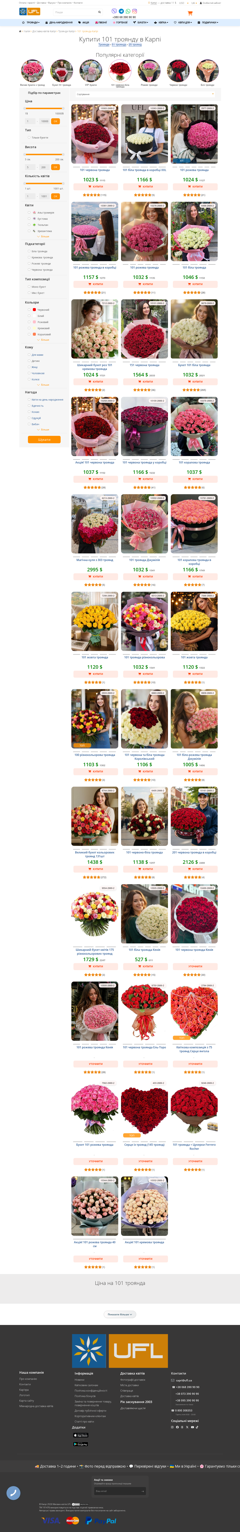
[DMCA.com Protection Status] (80, 1504)
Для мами (37, 354)
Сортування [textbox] (83, 94)
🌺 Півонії (101, 22)
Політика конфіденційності (91, 1390)
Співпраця (126, 1390)
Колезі (35, 379)
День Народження (60, 22)
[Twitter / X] (187, 1427)
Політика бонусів (85, 1396)
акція (85, 22)
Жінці (34, 367)
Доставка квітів (129, 1396)
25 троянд (135, 44)
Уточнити (195, 966)
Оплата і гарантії (27, 2)
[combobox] (145, 94)
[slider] (24, 108)
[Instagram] (134, 12)
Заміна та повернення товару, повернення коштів (93, 1403)
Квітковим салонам (86, 1385)
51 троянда (119, 44)
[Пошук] (99, 12)
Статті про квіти (84, 1421)
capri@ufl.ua (184, 1380)
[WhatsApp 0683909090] (128, 12)
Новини (79, 1379)
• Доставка (41, 2)
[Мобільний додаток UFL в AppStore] (81, 1435)
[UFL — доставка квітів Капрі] (29, 11)
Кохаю (35, 412)
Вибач (35, 424)
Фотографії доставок (132, 1379)
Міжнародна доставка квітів (36, 1406)
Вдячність (38, 405)
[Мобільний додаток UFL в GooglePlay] (81, 1444)
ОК (55, 121)
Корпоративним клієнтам (90, 1416)
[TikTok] (197, 1427)
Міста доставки (129, 1385)
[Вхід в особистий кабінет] (201, 3)
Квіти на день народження (47, 399)
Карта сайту (26, 1400)
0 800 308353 (183, 1410)
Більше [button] (45, 236)
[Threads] (182, 1427)
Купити (97, 186)
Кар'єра (24, 1389)
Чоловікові (38, 373)
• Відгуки (51, 2)
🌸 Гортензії (120, 22)
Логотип (24, 1395)
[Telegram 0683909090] (121, 12)
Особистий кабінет (212, 2)
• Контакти (77, 2)
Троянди (103, 44)
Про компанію (28, 1379)
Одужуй (36, 418)
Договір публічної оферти (90, 1410)
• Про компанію (64, 2)
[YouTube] (193, 1427)
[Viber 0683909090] (114, 12)
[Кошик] (191, 14)
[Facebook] (177, 1427)
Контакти (25, 1384)
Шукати (44, 439)
